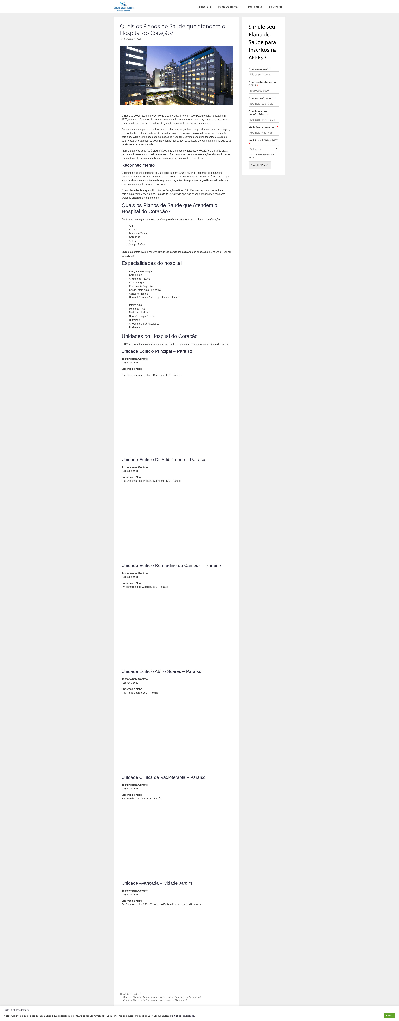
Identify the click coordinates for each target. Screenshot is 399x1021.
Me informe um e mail (263, 127)
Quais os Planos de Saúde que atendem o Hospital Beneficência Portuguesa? (162, 996)
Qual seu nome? (260, 69)
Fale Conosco (275, 6)
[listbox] (264, 149)
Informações (255, 6)
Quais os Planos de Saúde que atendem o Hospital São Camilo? (155, 1000)
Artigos (127, 993)
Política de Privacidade (182, 1015)
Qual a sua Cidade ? (262, 98)
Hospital (136, 993)
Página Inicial (205, 6)
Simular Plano (259, 165)
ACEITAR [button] (389, 1015)
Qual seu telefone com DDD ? (263, 84)
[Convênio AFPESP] (125, 6)
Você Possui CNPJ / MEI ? (264, 142)
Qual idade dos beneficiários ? (259, 113)
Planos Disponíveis (228, 6)
